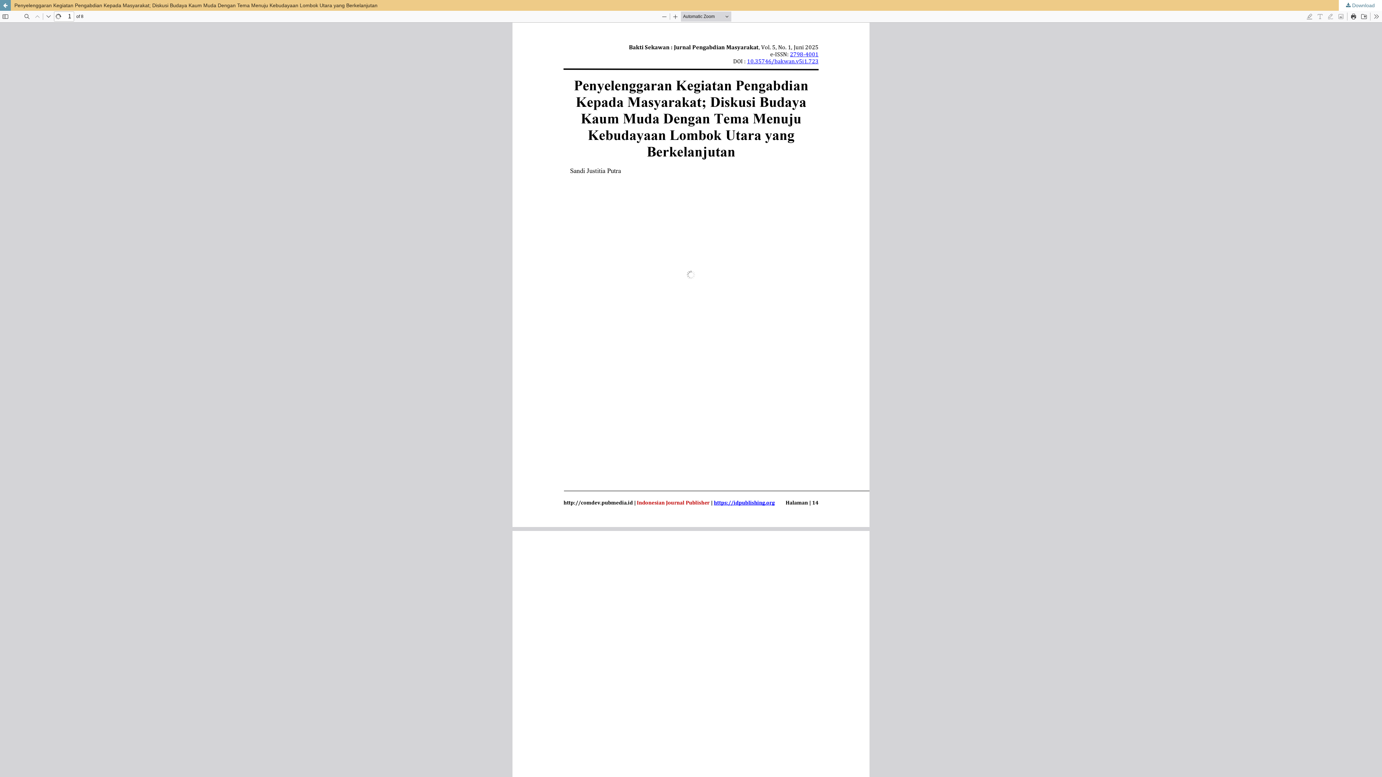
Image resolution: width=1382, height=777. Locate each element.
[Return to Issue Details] (5, 5)
